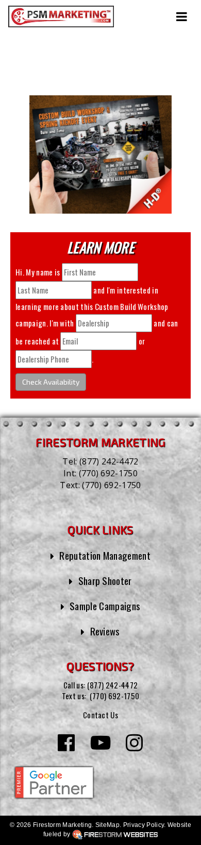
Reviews (105, 631)
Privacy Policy (143, 825)
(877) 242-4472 (108, 461)
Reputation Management (104, 555)
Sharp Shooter (105, 580)
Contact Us (100, 714)
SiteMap (107, 825)
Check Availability (50, 381)
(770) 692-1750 (108, 473)
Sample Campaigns (105, 605)
